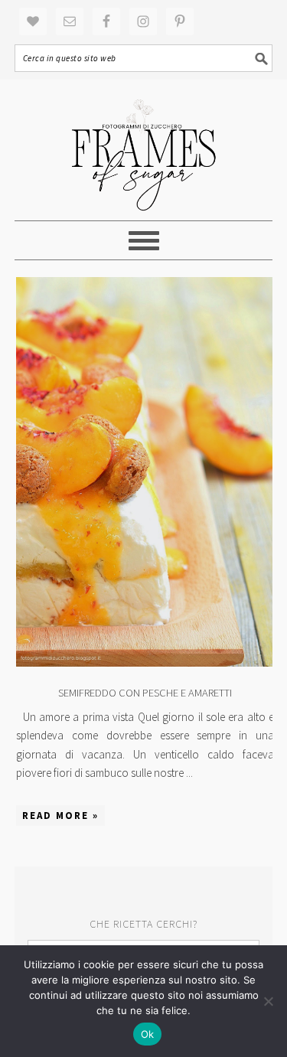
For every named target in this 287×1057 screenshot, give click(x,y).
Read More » (60, 815)
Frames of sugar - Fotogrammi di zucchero (144, 150)
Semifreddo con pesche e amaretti (145, 693)
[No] (268, 1001)
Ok (148, 1034)
